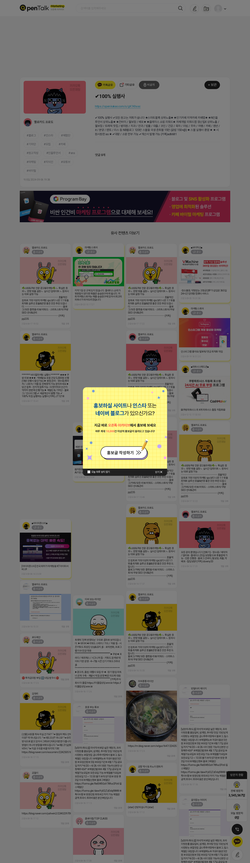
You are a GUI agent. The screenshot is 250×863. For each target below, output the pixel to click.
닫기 (157, 472)
